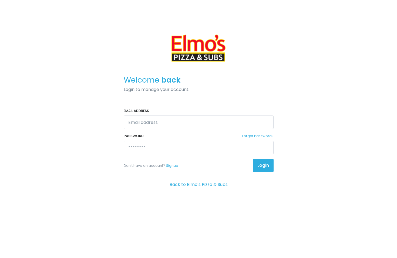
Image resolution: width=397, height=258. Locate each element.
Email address (136, 110)
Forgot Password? (258, 136)
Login (263, 165)
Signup (172, 165)
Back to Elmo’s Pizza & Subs (199, 184)
